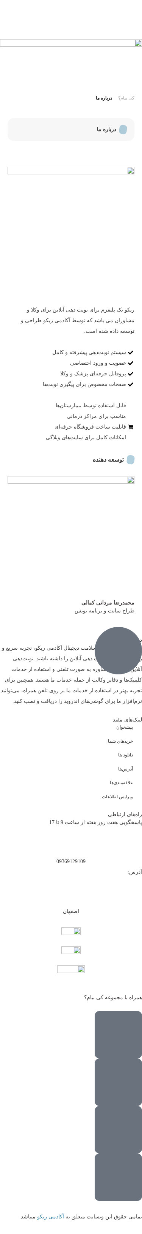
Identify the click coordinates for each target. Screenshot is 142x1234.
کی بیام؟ (126, 98)
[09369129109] (71, 842)
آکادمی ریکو (51, 1217)
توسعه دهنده (108, 459)
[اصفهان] (71, 892)
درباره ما (104, 98)
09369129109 (71, 861)
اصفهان (71, 911)
